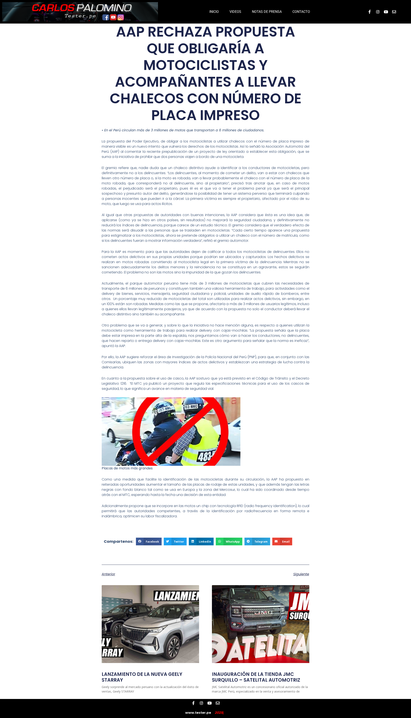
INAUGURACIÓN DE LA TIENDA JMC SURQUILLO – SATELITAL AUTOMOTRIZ (256, 677)
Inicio (214, 12)
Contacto (301, 12)
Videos (235, 12)
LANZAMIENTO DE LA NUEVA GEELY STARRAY (142, 677)
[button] (149, 541)
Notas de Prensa (267, 12)
